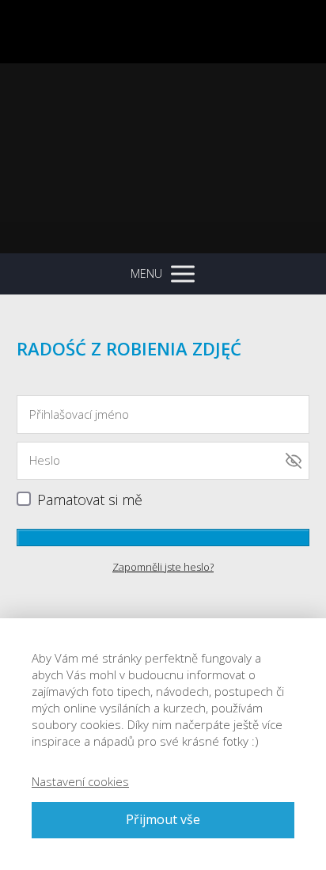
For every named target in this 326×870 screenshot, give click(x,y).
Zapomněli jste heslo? (163, 567)
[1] (163, 537)
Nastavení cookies (80, 781)
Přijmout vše (163, 819)
